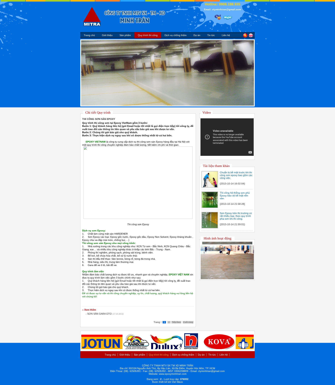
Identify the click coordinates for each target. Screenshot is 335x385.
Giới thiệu (107, 35)
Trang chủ (89, 35)
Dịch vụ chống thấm (176, 35)
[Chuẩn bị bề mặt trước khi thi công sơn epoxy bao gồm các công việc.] (210, 186)
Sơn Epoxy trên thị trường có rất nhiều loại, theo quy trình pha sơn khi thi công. (236, 216)
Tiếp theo (176, 322)
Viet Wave (177, 381)
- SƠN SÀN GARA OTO (99, 313)
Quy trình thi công (148, 35)
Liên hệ (226, 35)
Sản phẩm (125, 35)
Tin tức (211, 35)
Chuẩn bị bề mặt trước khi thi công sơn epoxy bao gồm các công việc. (236, 175)
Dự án (196, 35)
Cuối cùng (188, 322)
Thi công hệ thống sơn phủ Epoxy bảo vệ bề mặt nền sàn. (235, 195)
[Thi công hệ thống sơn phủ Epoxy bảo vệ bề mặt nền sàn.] (210, 206)
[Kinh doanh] (217, 16)
